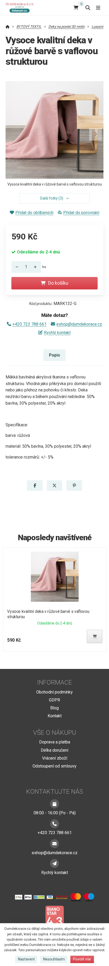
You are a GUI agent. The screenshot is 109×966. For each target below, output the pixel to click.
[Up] (37, 267)
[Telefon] (54, 823)
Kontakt (55, 715)
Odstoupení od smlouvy (54, 766)
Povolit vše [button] (82, 959)
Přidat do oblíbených (34, 212)
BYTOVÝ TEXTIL (28, 27)
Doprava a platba (54, 742)
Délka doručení (54, 750)
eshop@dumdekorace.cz (79, 324)
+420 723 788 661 (29, 324)
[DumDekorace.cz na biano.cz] (54, 918)
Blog (54, 707)
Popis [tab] (54, 355)
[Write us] (54, 863)
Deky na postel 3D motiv (66, 27)
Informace (54, 682)
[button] (95, 134)
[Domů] (21, 7)
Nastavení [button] (26, 959)
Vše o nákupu (54, 732)
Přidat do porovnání (81, 212)
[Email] (54, 843)
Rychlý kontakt (57, 332)
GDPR (54, 699)
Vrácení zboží (54, 758)
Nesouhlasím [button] (54, 959)
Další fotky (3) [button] (51, 198)
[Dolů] (15, 267)
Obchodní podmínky (54, 692)
